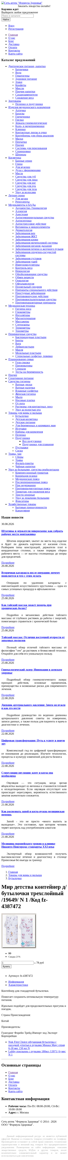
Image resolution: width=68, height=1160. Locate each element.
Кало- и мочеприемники (29, 126)
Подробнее (7, 562)
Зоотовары (14, 100)
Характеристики (18, 984)
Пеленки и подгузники (29, 104)
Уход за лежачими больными (32, 497)
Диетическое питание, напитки (27, 66)
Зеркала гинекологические (31, 122)
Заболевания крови (26, 239)
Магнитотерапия (25, 318)
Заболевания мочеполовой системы (36, 242)
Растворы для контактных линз (33, 406)
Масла (19, 173)
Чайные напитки (25, 466)
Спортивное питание (21, 378)
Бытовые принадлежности (31, 507)
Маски (19, 138)
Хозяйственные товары (22, 504)
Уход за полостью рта (28, 409)
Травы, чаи (14, 453)
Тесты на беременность (29, 371)
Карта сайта (15, 53)
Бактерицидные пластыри (30, 337)
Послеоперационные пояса (31, 482)
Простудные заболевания (30, 293)
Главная (13, 34)
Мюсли (19, 88)
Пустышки (21, 447)
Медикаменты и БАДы (22, 204)
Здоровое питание (26, 78)
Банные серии (23, 160)
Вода (18, 72)
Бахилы (19, 113)
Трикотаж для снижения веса (32, 491)
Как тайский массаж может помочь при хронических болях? (26, 607)
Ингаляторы (22, 315)
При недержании (25, 485)
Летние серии (16, 195)
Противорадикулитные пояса (32, 488)
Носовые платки (25, 400)
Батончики (21, 69)
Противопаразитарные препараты (35, 302)
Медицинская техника (21, 305)
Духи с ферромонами (28, 170)
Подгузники (22, 438)
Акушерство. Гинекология (31, 208)
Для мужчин (22, 167)
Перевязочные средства (22, 334)
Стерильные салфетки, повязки (34, 356)
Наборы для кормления (29, 431)
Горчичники (22, 116)
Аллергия (21, 211)
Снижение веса (24, 97)
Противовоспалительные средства (35, 299)
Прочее (19, 145)
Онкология (21, 280)
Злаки (18, 82)
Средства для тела (26, 189)
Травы (19, 460)
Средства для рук (25, 185)
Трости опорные (25, 494)
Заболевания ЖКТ (26, 236)
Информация (16, 981)
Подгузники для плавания (38, 444)
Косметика (14, 157)
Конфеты (20, 85)
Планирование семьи (21, 359)
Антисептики (23, 220)
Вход (11, 25)
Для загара (21, 198)
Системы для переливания (31, 148)
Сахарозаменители (26, 94)
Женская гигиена (25, 393)
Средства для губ (25, 176)
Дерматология (23, 230)
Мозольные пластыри (28, 352)
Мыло (18, 397)
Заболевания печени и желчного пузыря (39, 249)
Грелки (19, 119)
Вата (18, 343)
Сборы (19, 456)
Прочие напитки (25, 91)
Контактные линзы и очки (31, 132)
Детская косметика (26, 419)
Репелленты (22, 201)
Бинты (19, 340)
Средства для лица (26, 179)
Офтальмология (24, 283)
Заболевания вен (25, 233)
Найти (6, 19)
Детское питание (25, 422)
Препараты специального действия (36, 289)
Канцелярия (22, 510)
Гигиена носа (23, 308)
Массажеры (22, 321)
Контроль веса (23, 267)
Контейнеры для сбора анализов (34, 135)
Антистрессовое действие (30, 223)
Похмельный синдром (28, 286)
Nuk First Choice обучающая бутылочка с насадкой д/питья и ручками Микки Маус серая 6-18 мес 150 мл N (36, 1045)
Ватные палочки (25, 387)
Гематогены (22, 75)
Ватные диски (23, 384)
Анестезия (21, 214)
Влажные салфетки (26, 390)
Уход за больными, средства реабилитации (33, 469)
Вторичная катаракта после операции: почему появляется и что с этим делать (30, 574)
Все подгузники (31, 441)
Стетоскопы (22, 324)
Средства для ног (25, 182)
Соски (19, 450)
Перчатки (21, 141)
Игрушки (21, 428)
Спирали (20, 368)
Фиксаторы (22, 501)
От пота (20, 403)
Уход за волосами (25, 192)
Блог (11, 41)
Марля (19, 349)
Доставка (13, 44)
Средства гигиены (19, 381)
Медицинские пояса (27, 479)
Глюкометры (22, 312)
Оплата (12, 47)
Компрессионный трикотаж (31, 472)
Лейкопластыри (24, 346)
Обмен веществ (24, 277)
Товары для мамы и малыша (25, 412)
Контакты (14, 50)
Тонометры (22, 330)
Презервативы (23, 365)
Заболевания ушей (26, 261)
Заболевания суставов (28, 258)
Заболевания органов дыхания (33, 245)
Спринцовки (23, 151)
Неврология (22, 271)
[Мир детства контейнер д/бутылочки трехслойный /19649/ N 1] (18, 947)
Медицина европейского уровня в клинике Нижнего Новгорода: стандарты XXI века (28, 845)
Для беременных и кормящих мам (35, 425)
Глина (18, 163)
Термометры (22, 327)
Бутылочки (22, 415)
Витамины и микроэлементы (32, 226)
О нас (11, 37)
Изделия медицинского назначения (29, 107)
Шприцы (20, 154)
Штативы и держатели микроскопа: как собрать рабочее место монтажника (32, 533)
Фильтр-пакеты (24, 463)
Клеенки (20, 129)
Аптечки (20, 110)
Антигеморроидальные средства (34, 217)
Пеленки (20, 434)
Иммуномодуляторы (27, 264)
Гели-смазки (22, 362)
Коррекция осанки (26, 475)
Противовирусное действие (31, 296)
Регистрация (15, 28)
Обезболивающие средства (31, 274)
